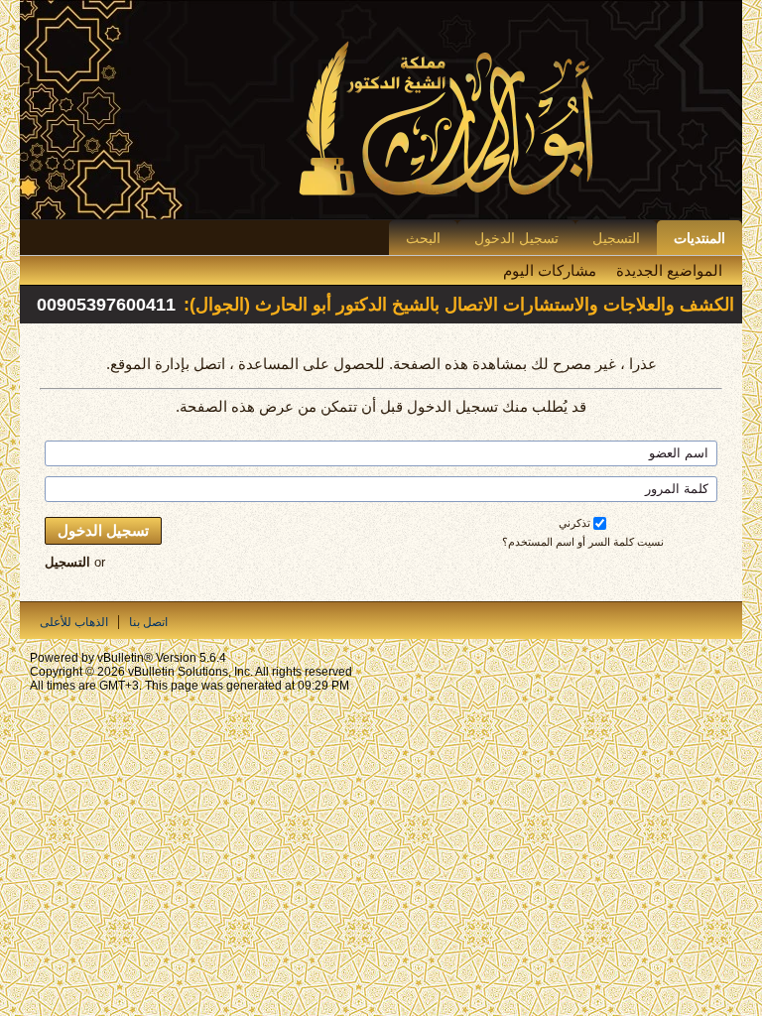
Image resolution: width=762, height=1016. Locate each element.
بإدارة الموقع (150, 363)
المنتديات (699, 238)
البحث (423, 238)
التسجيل (616, 238)
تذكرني (574, 523)
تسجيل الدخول (516, 238)
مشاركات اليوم (549, 270)
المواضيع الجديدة (669, 270)
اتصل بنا (148, 622)
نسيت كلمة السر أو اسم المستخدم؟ (583, 542)
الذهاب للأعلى (74, 622)
